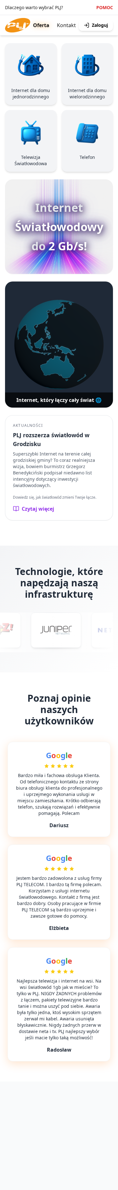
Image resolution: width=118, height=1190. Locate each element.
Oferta (41, 25)
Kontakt (66, 25)
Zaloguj (100, 25)
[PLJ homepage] (17, 25)
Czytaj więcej (38, 508)
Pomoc (104, 7)
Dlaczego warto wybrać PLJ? (34, 7)
